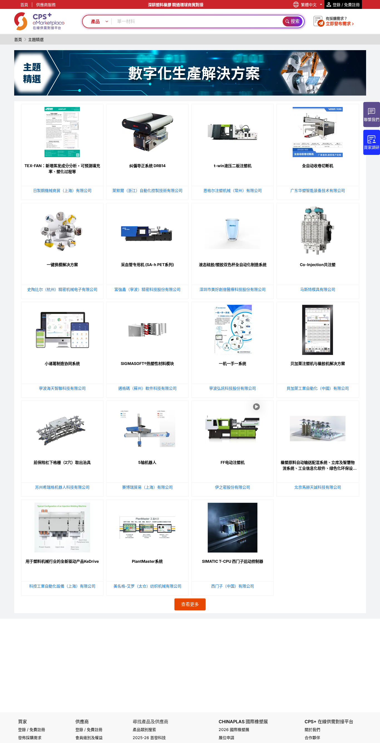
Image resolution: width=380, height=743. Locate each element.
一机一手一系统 (232, 363)
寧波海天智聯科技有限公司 (62, 388)
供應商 (82, 721)
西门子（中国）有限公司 (232, 586)
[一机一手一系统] (232, 328)
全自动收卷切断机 (317, 165)
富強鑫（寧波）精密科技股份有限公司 (147, 289)
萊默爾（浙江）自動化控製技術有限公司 (147, 190)
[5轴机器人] (147, 427)
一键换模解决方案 (62, 264)
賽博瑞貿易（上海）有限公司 (147, 487)
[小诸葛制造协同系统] (62, 328)
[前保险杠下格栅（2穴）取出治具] (62, 427)
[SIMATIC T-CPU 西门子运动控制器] (232, 526)
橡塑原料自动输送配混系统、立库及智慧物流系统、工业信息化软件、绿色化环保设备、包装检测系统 (318, 468)
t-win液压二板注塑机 (232, 165)
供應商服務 (46, 4)
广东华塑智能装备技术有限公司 (317, 190)
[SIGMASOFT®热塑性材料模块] (147, 328)
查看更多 (190, 604)
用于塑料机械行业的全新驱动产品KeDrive (62, 561)
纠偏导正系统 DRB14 (147, 165)
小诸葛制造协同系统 (62, 363)
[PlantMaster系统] (147, 526)
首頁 (24, 4)
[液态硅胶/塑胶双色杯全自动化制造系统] (232, 229)
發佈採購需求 (29, 737)
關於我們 (312, 729)
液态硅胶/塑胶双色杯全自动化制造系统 (233, 264)
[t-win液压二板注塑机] (232, 130)
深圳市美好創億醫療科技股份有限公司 (232, 289)
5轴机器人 (147, 462)
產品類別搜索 (144, 729)
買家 (22, 721)
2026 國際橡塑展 (234, 729)
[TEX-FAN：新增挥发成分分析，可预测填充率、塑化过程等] (62, 130)
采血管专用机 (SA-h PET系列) (147, 264)
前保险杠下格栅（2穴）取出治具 (62, 462)
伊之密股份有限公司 (232, 487)
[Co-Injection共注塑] (318, 229)
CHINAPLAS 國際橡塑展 (243, 721)
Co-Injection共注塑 (317, 264)
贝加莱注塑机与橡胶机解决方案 (317, 363)
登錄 (79, 729)
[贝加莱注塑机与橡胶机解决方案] (318, 328)
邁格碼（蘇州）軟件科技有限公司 (147, 388)
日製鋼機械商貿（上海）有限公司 (62, 190)
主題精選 (36, 39)
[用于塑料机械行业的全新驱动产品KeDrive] (62, 526)
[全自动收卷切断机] (318, 130)
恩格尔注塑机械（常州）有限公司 (232, 190)
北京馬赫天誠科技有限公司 (317, 487)
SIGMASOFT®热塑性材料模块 (147, 363)
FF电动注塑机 (233, 462)
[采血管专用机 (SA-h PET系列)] (147, 229)
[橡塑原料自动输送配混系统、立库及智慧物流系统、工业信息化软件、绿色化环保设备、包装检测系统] (318, 427)
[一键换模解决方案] (62, 229)
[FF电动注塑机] (232, 452)
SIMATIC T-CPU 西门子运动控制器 (232, 561)
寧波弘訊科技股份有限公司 (232, 388)
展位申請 (226, 737)
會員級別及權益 (89, 737)
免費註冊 (94, 729)
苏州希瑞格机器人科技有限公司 (62, 487)
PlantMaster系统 (147, 561)
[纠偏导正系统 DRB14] (147, 130)
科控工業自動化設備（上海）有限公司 (62, 586)
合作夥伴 (312, 737)
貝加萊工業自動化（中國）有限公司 (318, 388)
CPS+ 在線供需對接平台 (329, 721)
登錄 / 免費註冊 (31, 729)
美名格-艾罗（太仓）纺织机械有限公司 (147, 586)
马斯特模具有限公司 (317, 289)
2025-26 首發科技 (149, 737)
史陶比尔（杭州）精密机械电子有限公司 (62, 289)
